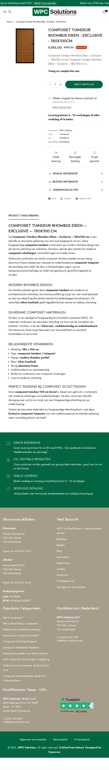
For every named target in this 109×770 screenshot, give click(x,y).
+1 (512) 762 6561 (13, 719)
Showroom (62, 575)
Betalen (61, 545)
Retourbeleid (60, 739)
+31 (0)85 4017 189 (67, 637)
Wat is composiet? (13, 617)
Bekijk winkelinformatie (62, 107)
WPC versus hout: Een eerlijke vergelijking (26, 659)
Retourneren (63, 563)
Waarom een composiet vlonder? (21, 635)
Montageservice (65, 581)
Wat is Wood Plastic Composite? (21, 623)
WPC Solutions (27, 747)
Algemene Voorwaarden (33, 739)
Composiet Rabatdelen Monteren (21, 647)
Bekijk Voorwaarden (38, 3)
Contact (61, 569)
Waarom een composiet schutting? (22, 629)
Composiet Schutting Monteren (20, 641)
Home (9, 21)
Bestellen (61, 539)
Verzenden (63, 557)
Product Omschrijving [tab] (24, 215)
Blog (59, 551)
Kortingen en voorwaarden (71, 587)
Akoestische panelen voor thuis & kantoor (25, 653)
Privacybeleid (81, 739)
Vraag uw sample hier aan (63, 71)
